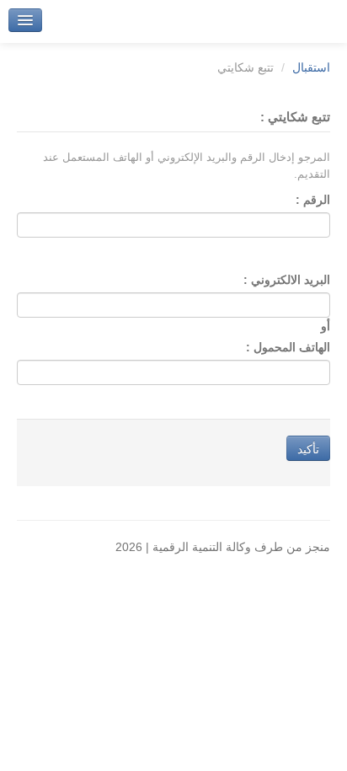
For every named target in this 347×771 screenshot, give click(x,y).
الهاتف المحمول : (288, 347)
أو (322, 326)
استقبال (311, 67)
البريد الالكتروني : (286, 279)
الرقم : (313, 199)
